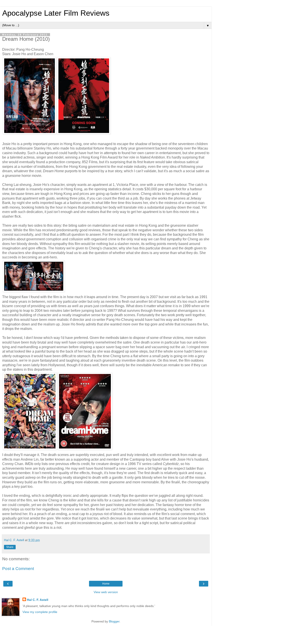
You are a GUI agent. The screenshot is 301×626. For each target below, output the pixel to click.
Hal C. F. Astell (37, 600)
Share (9, 547)
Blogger (114, 621)
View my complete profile (39, 612)
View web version (106, 592)
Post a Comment (18, 568)
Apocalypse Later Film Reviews (56, 13)
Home (106, 583)
